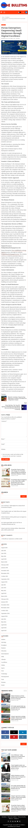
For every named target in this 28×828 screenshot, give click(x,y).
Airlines (3, 639)
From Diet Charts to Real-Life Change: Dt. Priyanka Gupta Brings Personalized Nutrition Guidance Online (18, 472)
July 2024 (3, 619)
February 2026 (5, 565)
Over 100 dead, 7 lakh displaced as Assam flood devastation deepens (18, 718)
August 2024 (4, 616)
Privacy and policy (22, 817)
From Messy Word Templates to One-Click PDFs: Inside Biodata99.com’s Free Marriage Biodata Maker (19, 482)
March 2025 (4, 596)
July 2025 (3, 585)
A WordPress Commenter (7, 539)
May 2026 (3, 556)
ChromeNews (11, 826)
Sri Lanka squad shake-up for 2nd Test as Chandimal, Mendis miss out (18, 697)
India (2, 656)
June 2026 (3, 553)
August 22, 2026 (15, 700)
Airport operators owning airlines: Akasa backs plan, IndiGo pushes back (18, 707)
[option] (14, 699)
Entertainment (5, 653)
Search (4, 492)
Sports (2, 668)
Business (3, 648)
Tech (2, 671)
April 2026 (3, 559)
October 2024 (4, 610)
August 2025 (4, 582)
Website (3, 449)
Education (3, 651)
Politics (3, 665)
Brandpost (3, 24)
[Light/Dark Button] (19, 12)
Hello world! (19, 539)
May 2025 (3, 590)
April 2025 (3, 593)
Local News (4, 662)
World (2, 685)
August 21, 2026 (15, 475)
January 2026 (4, 567)
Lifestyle (3, 659)
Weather (3, 682)
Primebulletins (5, 38)
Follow (26, 12)
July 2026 (3, 550)
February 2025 (5, 599)
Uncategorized (5, 676)
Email (3, 444)
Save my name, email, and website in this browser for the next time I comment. (13, 455)
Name (3, 439)
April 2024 (3, 625)
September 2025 (5, 579)
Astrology (3, 642)
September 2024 (5, 613)
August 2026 (4, 547)
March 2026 (4, 562)
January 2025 (4, 602)
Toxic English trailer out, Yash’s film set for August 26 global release (18, 766)
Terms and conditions (12, 817)
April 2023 (3, 627)
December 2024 (5, 605)
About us (11, 818)
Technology (4, 673)
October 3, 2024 (12, 38)
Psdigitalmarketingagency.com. (10, 254)
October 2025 (4, 576)
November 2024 (5, 607)
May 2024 (3, 622)
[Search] (23, 12)
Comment (4, 421)
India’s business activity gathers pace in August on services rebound (18, 777)
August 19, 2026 (15, 485)
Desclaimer (4, 817)
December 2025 (5, 570)
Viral (2, 679)
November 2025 (5, 573)
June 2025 (3, 587)
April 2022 (3, 630)
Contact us (16, 818)
